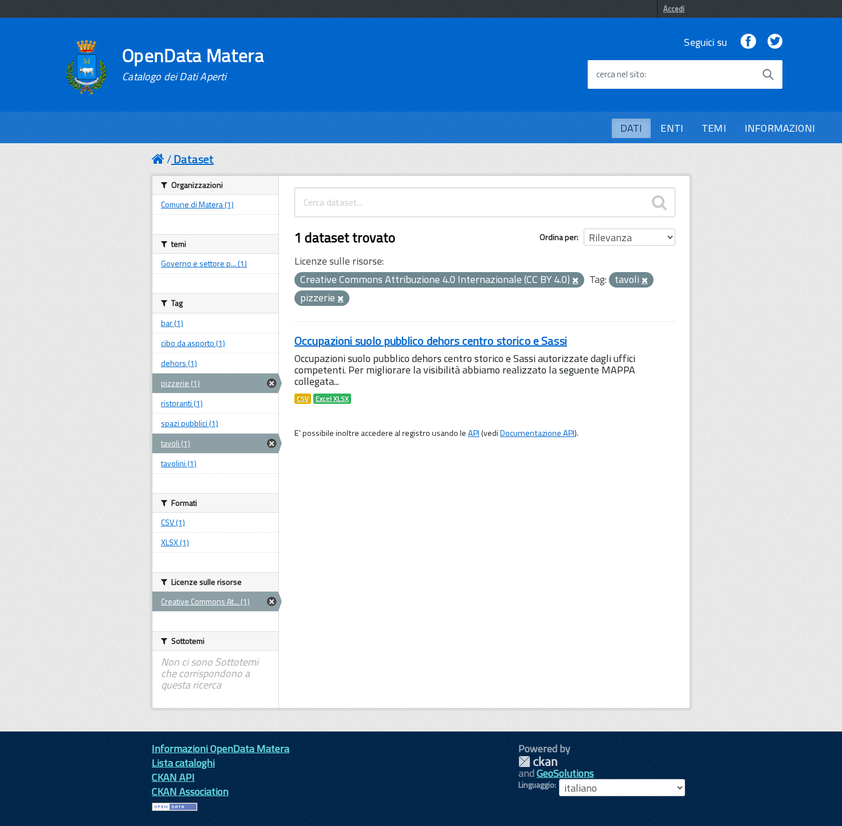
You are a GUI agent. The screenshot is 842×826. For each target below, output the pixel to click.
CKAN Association (190, 791)
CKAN (537, 762)
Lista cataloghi (183, 762)
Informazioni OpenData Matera (220, 748)
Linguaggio (536, 784)
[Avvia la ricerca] (768, 74)
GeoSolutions (565, 773)
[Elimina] (575, 280)
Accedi (673, 8)
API (473, 433)
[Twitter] (775, 42)
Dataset (194, 159)
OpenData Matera (193, 64)
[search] (659, 202)
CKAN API (173, 777)
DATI (631, 128)
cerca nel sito (620, 74)
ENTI (671, 128)
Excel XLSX (332, 399)
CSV (303, 399)
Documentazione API (537, 433)
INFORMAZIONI (780, 128)
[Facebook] (748, 42)
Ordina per (558, 237)
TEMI (714, 128)
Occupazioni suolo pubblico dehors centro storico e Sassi (430, 340)
